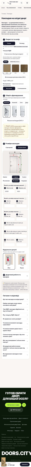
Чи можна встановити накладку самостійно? (12, 324)
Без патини (9, 88)
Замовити (25, 464)
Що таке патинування (22, 443)
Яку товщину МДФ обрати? (11, 315)
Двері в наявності (23, 418)
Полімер (22, 43)
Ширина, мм (21, 188)
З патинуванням (22, 88)
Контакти (18, 427)
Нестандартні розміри (19, 441)
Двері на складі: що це (7, 441)
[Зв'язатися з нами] (24, 405)
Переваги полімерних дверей (9, 443)
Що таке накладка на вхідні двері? (13, 299)
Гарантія (12, 427)
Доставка (24, 424)
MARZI (5, 61)
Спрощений (9, 147)
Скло (21, 102)
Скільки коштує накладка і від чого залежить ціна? (14, 335)
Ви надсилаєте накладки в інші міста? (12, 355)
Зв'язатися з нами (13, 405)
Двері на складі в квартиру (8, 448)
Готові (19, 7)
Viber (22, 430)
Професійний (22, 147)
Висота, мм (9, 188)
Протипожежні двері (15, 421)
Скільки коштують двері (23, 437)
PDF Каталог (17, 410)
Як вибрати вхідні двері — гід (9, 437)
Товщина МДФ (7, 50)
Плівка (9, 43)
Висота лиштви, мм (7, 202)
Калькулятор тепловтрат (20, 445)
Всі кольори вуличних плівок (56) (15, 77)
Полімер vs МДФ (17, 439)
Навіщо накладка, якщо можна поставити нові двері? (12, 304)
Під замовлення (11, 7)
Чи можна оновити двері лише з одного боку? (12, 329)
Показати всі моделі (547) (15, 120)
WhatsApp (10, 430)
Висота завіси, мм (9, 240)
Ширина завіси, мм (19, 240)
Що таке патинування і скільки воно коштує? (14, 341)
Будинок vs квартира (7, 439)
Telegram (17, 430)
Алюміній (14, 102)
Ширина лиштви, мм (19, 202)
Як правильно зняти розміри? (12, 319)
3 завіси (24, 177)
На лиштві (15, 181)
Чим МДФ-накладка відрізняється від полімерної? (13, 310)
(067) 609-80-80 (13, 3)
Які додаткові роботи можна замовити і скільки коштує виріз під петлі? (14, 348)
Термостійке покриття (7, 445)
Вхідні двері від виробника (10, 418)
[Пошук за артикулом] (21, 3)
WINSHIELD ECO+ (15, 61)
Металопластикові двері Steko (12, 424)
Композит (6, 102)
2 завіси (16, 177)
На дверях (24, 181)
